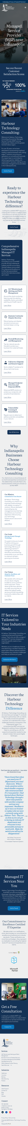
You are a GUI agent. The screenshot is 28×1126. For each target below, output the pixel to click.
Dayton (22, 892)
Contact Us (7, 1027)
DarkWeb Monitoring (6, 1061)
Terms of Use (12, 1118)
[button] (8, 20)
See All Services (14, 432)
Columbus (12, 894)
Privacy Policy (4, 1118)
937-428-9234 (4, 1104)
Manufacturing (5, 1079)
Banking (3, 1077)
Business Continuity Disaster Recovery (10, 1057)
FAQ (2, 1094)
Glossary (3, 1096)
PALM (9, 1123)
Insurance (3, 1075)
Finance (3, 1080)
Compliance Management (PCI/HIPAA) (10, 1059)
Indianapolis (19, 894)
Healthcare (4, 1073)
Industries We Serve (9, 659)
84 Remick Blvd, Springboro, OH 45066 (6, 1108)
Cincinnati (5, 894)
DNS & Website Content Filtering (9, 1063)
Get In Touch (11, 36)
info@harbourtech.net (6, 1106)
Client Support (5, 1088)
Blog (2, 1092)
